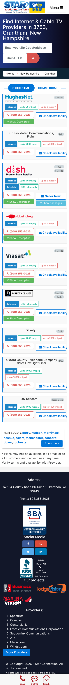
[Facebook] (28, 543)
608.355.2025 (40, 498)
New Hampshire (29, 73)
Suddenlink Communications (30, 633)
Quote (34, 684)
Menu (55, 8)
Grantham (50, 73)
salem (20, 438)
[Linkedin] (41, 551)
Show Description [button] (19, 121)
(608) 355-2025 (20, 114)
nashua (9, 438)
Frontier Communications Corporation (36, 629)
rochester (20, 442)
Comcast (16, 620)
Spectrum (17, 616)
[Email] (46, 676)
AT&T (13, 638)
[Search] (33, 58)
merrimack (51, 433)
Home (10, 73)
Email (46, 684)
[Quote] (34, 676)
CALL (22, 684)
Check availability (54, 116)
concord (50, 438)
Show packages (52, 203)
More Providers (16, 652)
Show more (52, 443)
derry (26, 433)
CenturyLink (18, 624)
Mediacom (17, 642)
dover (8, 442)
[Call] (22, 676)
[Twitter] (28, 551)
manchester (34, 438)
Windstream (18, 646)
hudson (36, 433)
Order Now (52, 196)
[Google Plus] (41, 543)
